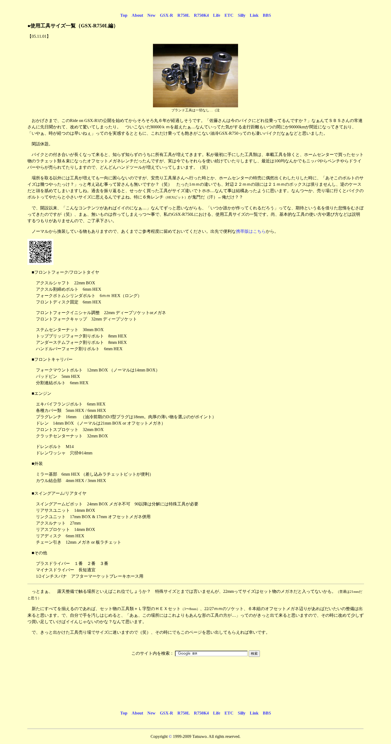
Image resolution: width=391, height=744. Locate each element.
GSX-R (166, 15)
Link (254, 15)
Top (123, 15)
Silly (242, 15)
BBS (267, 15)
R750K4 (201, 15)
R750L (183, 15)
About (137, 15)
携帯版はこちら (251, 231)
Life (216, 15)
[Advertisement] (195, 674)
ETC (229, 15)
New (151, 15)
